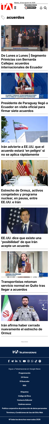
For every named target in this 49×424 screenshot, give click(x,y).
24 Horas (24, 377)
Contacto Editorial (24, 400)
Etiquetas (24, 392)
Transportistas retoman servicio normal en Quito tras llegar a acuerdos (23, 285)
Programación (24, 373)
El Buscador (24, 381)
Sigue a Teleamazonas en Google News (24, 369)
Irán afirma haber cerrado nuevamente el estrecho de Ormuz (21, 329)
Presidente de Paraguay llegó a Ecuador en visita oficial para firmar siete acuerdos (24, 107)
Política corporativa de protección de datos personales (24, 408)
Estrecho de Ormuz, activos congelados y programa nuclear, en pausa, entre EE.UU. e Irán (22, 196)
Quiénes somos (24, 404)
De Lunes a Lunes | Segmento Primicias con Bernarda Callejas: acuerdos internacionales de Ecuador (23, 61)
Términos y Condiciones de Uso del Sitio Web (24, 412)
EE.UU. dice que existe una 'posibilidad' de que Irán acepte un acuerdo (21, 242)
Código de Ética (24, 396)
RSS (24, 385)
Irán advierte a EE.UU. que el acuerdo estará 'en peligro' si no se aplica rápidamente (23, 150)
